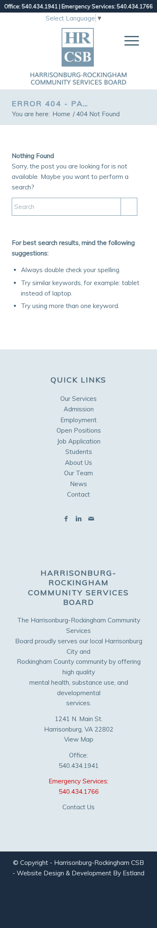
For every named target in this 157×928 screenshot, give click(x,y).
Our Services (78, 399)
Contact (78, 494)
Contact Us (78, 807)
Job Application (78, 441)
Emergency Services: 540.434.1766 (107, 6)
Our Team (78, 473)
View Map (78, 739)
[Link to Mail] (91, 518)
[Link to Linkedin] (78, 518)
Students (78, 452)
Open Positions (79, 430)
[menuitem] (127, 40)
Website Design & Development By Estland (80, 873)
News (78, 484)
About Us (78, 463)
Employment (78, 420)
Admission (79, 409)
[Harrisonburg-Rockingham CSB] (78, 56)
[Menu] (127, 40)
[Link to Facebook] (66, 518)
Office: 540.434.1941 (31, 6)
